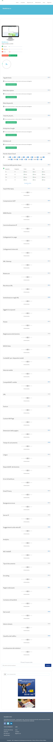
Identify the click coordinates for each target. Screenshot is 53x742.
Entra (44, 2)
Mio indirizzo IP (7, 733)
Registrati (49, 2)
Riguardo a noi (30, 2)
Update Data (5, 55)
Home (17, 2)
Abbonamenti (38, 2)
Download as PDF (13, 55)
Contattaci (23, 2)
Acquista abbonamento (11, 84)
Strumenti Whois (7, 735)
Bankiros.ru (5, 42)
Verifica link (6, 731)
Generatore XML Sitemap (8, 729)
